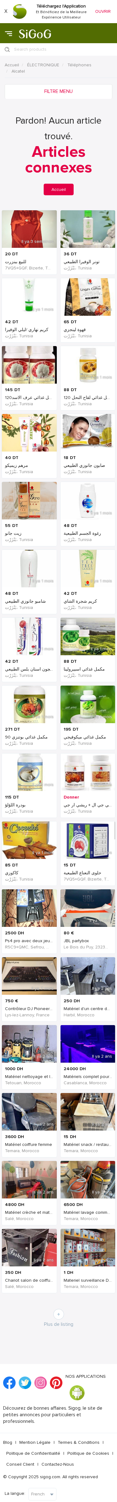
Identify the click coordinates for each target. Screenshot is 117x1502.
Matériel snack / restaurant (90, 1144)
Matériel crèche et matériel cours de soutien (49, 1212)
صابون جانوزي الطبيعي (84, 465)
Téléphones (79, 65)
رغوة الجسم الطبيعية (82, 533)
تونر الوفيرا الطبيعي (82, 261)
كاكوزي (11, 873)
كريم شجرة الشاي (80, 601)
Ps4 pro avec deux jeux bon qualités (41, 940)
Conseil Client (20, 1464)
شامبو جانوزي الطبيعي (25, 601)
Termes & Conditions (79, 1442)
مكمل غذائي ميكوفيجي (85, 737)
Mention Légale (35, 1442)
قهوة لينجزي (75, 329)
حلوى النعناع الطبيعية (82, 873)
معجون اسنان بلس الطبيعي (30, 669)
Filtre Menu (58, 91)
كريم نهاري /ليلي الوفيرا (26, 329)
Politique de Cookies (88, 1453)
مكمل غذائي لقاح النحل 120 (89, 397)
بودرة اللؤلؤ (15, 805)
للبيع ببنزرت (15, 261)
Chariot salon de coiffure (29, 1280)
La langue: (15, 1493)
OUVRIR (103, 11)
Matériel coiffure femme (28, 1144)
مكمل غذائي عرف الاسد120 (30, 397)
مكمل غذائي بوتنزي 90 (26, 737)
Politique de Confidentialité (33, 1453)
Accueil (12, 65)
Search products (30, 49)
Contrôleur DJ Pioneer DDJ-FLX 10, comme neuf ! (54, 1008)
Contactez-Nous (57, 1464)
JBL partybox (76, 940)
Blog (7, 1442)
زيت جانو (13, 533)
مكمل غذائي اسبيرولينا (84, 669)
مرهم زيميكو (16, 465)
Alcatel (18, 71)
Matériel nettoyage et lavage (34, 1076)
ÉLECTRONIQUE (43, 65)
